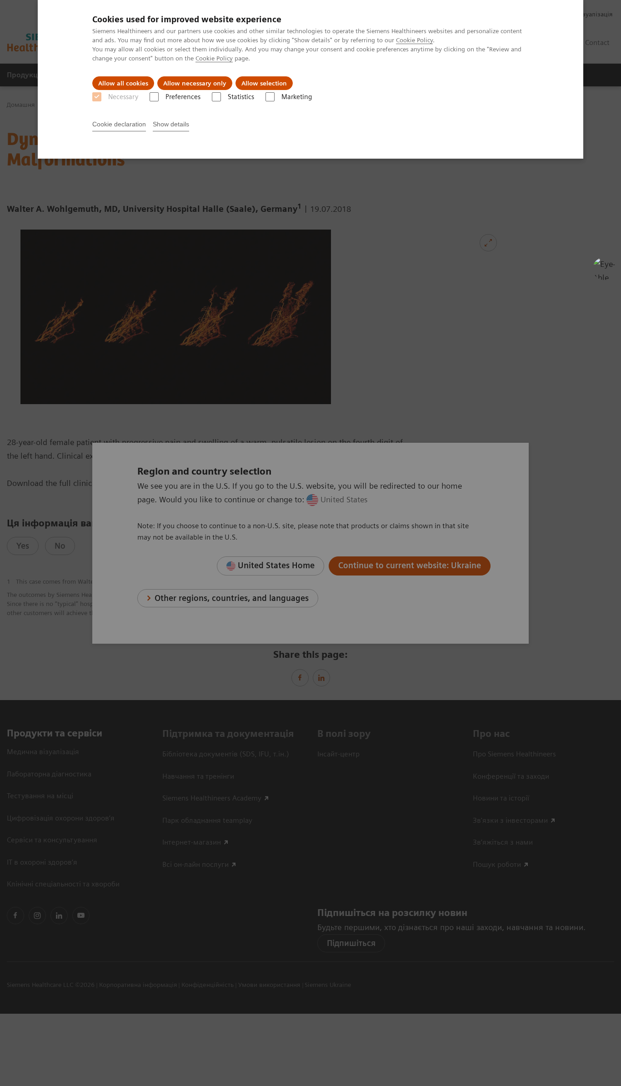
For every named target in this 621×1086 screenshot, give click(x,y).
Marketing (296, 97)
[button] (604, 268)
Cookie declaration (119, 124)
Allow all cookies (123, 83)
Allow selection (264, 83)
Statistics (241, 97)
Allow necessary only (194, 83)
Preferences (182, 97)
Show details (171, 124)
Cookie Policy (414, 40)
